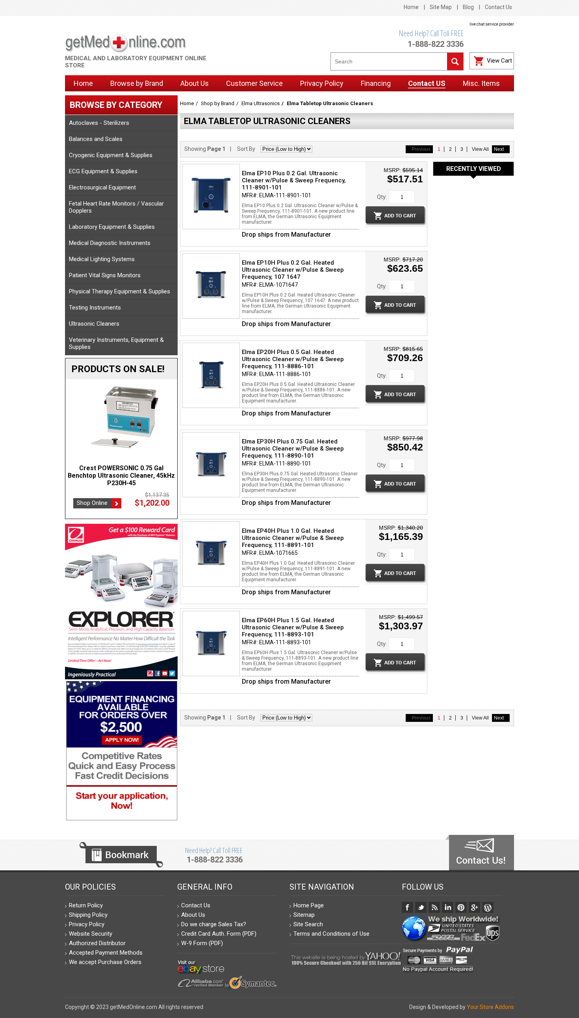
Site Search (308, 924)
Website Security (90, 933)
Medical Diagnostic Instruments (109, 243)
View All (480, 149)
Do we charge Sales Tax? (213, 924)
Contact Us (498, 7)
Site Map (441, 7)
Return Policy (86, 905)
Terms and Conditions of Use (331, 933)
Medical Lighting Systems (102, 259)
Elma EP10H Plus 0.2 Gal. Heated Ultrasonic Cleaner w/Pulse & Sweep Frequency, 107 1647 (293, 269)
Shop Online (92, 502)
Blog (468, 7)
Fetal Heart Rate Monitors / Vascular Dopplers (116, 207)
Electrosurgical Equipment (102, 187)
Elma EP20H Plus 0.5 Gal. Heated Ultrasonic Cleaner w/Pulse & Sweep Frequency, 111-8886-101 (293, 359)
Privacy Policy (86, 924)
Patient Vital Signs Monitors (105, 275)
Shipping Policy (88, 914)
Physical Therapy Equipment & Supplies (119, 291)
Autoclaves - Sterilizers (99, 122)
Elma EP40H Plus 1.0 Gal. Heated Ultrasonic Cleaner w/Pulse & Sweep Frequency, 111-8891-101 (293, 538)
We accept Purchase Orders (105, 962)
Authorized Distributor (97, 943)
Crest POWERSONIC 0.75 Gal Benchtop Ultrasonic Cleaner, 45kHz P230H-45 (121, 475)
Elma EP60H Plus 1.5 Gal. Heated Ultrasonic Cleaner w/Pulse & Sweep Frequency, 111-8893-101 (293, 627)
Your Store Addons (490, 1007)
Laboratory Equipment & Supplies (112, 226)
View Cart (499, 60)
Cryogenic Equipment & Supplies (110, 155)
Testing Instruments (95, 307)
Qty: (382, 196)
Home (411, 7)
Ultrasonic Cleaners (94, 323)
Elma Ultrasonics (260, 103)
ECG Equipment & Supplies (103, 171)
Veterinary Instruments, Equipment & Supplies (116, 343)
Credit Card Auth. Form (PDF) (218, 933)
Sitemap (304, 914)
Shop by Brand (217, 103)
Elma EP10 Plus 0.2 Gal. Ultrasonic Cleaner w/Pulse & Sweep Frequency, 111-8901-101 (294, 180)
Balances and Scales (95, 139)
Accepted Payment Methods (106, 952)
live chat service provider (492, 24)
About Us (193, 914)
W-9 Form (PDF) (202, 943)
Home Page (308, 905)
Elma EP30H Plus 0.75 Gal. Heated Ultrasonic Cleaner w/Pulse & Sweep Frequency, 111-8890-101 (293, 448)
